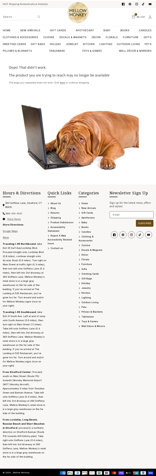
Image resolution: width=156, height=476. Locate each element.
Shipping (55, 217)
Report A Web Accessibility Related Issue (60, 239)
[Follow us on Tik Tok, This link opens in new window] (143, 4)
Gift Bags (86, 278)
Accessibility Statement (56, 229)
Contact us (56, 248)
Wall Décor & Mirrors (93, 326)
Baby (84, 222)
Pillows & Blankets (92, 311)
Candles (86, 232)
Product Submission (61, 222)
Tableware (87, 316)
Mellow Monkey (21, 472)
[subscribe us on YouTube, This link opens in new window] (150, 4)
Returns (54, 212)
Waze (6, 237)
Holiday (85, 283)
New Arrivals (88, 208)
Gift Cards (87, 212)
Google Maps (10, 231)
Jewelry (86, 288)
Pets (84, 307)
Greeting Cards (90, 273)
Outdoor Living (90, 302)
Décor (84, 254)
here (62, 82)
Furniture (86, 264)
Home (84, 203)
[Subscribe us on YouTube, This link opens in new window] (148, 234)
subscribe (144, 223)
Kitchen (85, 293)
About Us (55, 203)
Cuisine (85, 245)
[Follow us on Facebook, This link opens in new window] (123, 4)
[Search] (38, 16)
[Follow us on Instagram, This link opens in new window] (136, 4)
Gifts (84, 269)
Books (85, 227)
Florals (85, 259)
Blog (53, 208)
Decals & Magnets (92, 250)
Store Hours (14, 219)
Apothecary (88, 217)
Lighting (86, 297)
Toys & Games (89, 321)
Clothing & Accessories (86, 238)
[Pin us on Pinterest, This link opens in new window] (130, 4)
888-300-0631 (14, 213)
